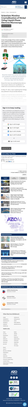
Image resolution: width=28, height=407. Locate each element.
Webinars (5, 338)
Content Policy (6, 361)
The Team (16, 345)
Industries (16, 340)
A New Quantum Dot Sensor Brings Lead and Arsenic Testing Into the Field (18, 182)
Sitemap (16, 344)
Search (4, 349)
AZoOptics (5, 322)
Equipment (5, 335)
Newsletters (5, 352)
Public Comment (23, 171)
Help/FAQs (16, 342)
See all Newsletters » (6, 309)
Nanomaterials (13, 12)
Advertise (5, 356)
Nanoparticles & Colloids (12, 302)
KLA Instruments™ (7, 283)
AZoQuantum (17, 319)
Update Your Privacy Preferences (14, 403)
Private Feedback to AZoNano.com (19, 172)
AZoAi (15, 320)
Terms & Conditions (7, 357)
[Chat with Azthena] (25, 404)
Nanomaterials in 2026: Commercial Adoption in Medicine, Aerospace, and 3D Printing (18, 239)
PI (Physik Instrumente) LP (9, 270)
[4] (5, 203)
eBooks (15, 333)
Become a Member (7, 350)
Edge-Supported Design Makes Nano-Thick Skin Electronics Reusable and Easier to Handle (17, 197)
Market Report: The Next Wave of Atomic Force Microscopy (17, 245)
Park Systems (6, 276)
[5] (5, 210)
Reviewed (6, 36)
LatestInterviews (14, 178)
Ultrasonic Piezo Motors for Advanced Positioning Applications (11, 267)
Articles (4, 333)
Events (15, 335)
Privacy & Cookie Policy (8, 359)
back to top (23, 367)
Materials (16, 337)
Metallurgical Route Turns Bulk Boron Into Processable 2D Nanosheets (18, 203)
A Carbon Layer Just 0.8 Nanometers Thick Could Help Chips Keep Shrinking (18, 189)
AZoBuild (5, 324)
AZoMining (5, 326)
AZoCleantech (6, 320)
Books (15, 332)
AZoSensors (16, 317)
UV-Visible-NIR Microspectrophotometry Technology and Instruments (12, 261)
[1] (5, 183)
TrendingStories (5, 178)
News (7, 12)
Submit (24, 174)
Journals (5, 344)
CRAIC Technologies (8, 264)
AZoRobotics (5, 319)
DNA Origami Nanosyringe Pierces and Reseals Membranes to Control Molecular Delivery (17, 210)
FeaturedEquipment (23, 178)
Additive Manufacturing (12, 290)
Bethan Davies (10, 33)
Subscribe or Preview (11, 291)
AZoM (4, 317)
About (4, 347)
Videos (4, 337)
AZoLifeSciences (17, 324)
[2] (5, 190)
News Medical (17, 322)
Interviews (5, 340)
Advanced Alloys (10, 296)
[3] (5, 196)
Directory (5, 342)
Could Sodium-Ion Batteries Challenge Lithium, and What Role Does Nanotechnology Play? (18, 253)
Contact (4, 354)
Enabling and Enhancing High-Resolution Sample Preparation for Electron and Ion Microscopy (12, 280)
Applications (16, 338)
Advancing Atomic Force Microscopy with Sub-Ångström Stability (14, 273)
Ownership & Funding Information (8, 363)
